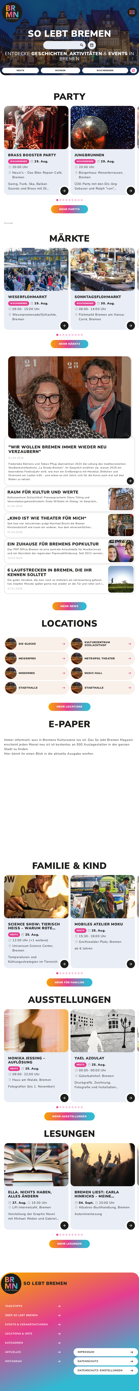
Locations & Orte (18, 1333)
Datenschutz (88, 1361)
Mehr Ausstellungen (69, 1116)
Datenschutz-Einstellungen (100, 1370)
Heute (20, 70)
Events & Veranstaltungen (26, 1324)
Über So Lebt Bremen (21, 1315)
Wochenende (105, 70)
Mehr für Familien (69, 982)
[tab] (57, 200)
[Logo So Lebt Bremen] (12, 12)
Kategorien (14, 1343)
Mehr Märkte (69, 344)
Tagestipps (13, 1306)
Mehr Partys (69, 209)
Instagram (13, 1361)
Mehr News (69, 606)
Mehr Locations (70, 706)
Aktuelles (13, 1352)
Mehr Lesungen (69, 1243)
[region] (69, 153)
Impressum (86, 1352)
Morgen (60, 70)
